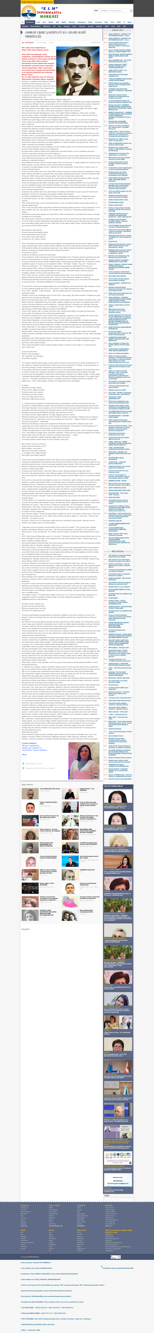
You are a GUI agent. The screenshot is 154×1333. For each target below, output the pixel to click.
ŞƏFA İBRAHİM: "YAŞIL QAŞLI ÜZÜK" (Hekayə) (118, 494)
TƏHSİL (50, 22)
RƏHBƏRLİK (109, 1234)
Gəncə (74, 26)
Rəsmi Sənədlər (26, 1212)
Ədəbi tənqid (81, 1218)
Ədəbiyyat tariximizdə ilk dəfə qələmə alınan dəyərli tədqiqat (118, 196)
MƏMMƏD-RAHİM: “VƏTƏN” (118, 481)
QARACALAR (81, 1248)
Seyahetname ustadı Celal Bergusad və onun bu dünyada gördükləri (120, 168)
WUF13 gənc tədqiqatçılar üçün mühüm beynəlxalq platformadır (119, 402)
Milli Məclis (46, 26)
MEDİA (64, 22)
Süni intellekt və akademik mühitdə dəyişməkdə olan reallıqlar (120, 382)
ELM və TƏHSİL (54, 1206)
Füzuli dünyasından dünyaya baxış (120, 700)
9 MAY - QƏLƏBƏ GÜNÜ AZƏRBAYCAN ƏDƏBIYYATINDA (119, 448)
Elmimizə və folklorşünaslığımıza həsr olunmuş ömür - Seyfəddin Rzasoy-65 (119, 127)
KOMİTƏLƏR (109, 1236)
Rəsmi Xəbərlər (36, 26)
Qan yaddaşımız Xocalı (116, 736)
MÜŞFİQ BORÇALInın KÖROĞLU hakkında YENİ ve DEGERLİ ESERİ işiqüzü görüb (120, 84)
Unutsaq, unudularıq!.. (27, 1242)
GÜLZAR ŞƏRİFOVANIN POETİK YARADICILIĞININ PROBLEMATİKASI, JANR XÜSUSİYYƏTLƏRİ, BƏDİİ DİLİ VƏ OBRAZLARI (119, 541)
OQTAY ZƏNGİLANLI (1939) (117, 488)
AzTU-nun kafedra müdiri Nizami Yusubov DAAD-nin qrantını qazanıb (120, 272)
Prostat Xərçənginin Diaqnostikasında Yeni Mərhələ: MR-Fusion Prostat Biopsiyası (120, 333)
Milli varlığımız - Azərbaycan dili (119, 647)
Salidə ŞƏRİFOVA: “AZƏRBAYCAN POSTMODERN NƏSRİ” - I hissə (120, 39)
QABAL (79, 1246)
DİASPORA (52, 1224)
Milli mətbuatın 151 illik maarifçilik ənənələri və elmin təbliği (119, 158)
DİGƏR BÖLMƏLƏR (56, 1226)
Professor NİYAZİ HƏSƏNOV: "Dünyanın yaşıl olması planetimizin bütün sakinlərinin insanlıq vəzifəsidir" (120, 617)
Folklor (79, 1207)
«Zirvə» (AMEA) (110, 1210)
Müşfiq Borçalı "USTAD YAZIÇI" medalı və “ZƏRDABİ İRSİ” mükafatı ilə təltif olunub (120, 149)
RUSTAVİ (80, 1234)
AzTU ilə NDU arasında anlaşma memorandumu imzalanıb (119, 279)
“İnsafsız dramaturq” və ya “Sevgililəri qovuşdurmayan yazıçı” (120, 660)
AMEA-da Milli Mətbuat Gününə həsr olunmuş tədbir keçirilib (120, 144)
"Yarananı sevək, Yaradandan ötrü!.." (120, 698)
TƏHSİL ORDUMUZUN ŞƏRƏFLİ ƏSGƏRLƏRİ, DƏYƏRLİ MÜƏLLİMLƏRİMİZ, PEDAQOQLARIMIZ (119, 625)
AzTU (113, 26)
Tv (124, 22)
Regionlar (99, 26)
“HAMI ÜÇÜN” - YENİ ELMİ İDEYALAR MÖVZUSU (117, 462)
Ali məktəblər (53, 1212)
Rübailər (79, 1224)
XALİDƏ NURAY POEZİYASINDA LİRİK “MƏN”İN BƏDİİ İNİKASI (119, 349)
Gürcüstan (98, 22)
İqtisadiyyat (52, 1238)
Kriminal (51, 1248)
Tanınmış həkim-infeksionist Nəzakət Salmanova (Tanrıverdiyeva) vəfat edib (120, 366)
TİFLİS (79, 1232)
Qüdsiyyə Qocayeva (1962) (117, 390)
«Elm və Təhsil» (110, 1216)
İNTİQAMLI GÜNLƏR (115, 521)
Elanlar (23, 1244)
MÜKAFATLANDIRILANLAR (113, 1243)
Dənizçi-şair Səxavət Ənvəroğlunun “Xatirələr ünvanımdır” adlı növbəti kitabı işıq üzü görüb (120, 231)
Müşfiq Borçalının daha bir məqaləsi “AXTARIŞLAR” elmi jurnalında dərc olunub (120, 237)
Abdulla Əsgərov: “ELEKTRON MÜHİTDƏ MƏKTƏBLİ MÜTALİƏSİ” (120, 664)
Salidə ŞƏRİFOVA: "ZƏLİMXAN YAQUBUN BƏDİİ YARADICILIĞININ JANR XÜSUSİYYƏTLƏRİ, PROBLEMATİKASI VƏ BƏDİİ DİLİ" (120, 300)
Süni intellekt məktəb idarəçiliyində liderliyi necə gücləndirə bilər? (120, 583)
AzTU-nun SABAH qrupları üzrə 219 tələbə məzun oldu (120, 192)
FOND (119, 22)
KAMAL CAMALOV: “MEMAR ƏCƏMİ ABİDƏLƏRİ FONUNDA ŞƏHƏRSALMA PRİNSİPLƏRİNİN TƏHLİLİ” (120, 267)
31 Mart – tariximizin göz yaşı (118, 714)
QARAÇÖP (80, 1244)
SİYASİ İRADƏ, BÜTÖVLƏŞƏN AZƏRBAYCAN (118, 75)
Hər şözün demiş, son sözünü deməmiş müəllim (118, 681)
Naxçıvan (82, 26)
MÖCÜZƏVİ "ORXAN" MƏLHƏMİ (119, 678)
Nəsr (78, 1212)
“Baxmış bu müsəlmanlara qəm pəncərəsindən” (119, 386)
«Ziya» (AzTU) (109, 1207)
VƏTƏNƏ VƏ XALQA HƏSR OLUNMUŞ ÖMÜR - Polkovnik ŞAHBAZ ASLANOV (118, 221)
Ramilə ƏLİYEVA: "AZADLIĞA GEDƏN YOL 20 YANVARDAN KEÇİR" (118, 770)
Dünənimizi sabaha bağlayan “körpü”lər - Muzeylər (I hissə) (118, 708)
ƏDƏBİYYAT (81, 1206)
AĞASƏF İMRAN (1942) (116, 202)
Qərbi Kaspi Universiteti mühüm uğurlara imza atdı (119, 438)
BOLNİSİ (79, 1240)
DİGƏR (23, 1230)
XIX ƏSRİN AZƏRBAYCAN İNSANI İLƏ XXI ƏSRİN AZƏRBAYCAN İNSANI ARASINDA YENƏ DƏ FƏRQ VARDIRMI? (120, 753)
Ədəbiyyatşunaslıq (82, 1216)
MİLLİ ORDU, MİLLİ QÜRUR (117, 276)
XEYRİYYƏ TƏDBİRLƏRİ (113, 1249)
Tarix (50, 1232)
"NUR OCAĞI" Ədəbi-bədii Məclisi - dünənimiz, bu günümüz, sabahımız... (120, 746)
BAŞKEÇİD (80, 1238)
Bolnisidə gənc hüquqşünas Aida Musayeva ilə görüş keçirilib (119, 256)
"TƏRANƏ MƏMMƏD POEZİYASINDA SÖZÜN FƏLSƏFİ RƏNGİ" (120, 79)
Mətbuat (51, 1216)
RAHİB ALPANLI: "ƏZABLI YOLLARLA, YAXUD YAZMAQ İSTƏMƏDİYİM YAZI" (118, 602)
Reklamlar (24, 1246)
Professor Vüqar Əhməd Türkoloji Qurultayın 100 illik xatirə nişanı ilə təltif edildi (119, 209)
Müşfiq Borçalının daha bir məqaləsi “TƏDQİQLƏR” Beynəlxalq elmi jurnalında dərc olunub (120, 251)
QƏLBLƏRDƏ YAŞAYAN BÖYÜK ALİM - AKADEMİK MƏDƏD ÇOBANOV (119, 179)
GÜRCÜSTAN (81, 1230)
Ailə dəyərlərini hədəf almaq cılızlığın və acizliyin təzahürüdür (120, 570)
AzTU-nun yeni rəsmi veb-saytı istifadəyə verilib (118, 471)
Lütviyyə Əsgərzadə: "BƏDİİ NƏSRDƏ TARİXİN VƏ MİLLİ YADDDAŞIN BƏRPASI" (118, 66)
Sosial (51, 1240)
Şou (50, 1250)
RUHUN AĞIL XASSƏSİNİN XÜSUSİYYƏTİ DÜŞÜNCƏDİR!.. (118, 122)
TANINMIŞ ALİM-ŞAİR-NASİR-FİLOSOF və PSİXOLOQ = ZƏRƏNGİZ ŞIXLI (120, 90)
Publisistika (80, 1220)
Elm (23, 42)
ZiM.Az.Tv (109, 1226)
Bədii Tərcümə (81, 1222)
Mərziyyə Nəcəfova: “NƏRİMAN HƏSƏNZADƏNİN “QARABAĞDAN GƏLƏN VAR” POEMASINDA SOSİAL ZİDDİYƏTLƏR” (120, 107)
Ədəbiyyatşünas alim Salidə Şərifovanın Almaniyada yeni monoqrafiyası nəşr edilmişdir (118, 173)
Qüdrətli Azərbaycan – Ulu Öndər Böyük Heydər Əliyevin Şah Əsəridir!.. (119, 693)
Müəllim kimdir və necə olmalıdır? (119, 587)
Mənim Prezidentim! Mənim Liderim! (120, 758)
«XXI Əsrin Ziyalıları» (111, 1220)
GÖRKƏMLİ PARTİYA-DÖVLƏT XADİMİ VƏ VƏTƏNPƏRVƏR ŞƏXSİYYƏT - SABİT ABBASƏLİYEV (120, 215)
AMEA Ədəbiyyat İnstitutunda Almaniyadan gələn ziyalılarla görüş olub (120, 421)
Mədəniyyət (81, 22)
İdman (51, 1246)
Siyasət (51, 1236)
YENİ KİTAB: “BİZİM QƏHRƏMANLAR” (115, 397)
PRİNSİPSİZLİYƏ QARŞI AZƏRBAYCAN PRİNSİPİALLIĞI (119, 765)
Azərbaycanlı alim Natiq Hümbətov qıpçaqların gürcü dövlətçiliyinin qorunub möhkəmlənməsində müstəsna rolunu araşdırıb (120, 186)
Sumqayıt (67, 26)
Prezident (25, 26)
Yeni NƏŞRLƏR (110, 1222)
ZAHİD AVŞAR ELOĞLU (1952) (118, 200)
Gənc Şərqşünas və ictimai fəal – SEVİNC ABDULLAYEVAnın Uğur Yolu (119, 344)
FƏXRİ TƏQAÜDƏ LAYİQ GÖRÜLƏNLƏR (118, 1247)
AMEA (107, 26)
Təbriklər (23, 1238)
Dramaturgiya (81, 1214)
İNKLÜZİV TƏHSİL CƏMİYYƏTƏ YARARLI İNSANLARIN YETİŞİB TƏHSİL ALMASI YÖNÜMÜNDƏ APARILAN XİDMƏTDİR (119, 642)
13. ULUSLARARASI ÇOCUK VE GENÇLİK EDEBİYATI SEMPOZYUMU (120, 101)
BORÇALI (80, 1236)
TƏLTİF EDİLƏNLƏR (111, 1245)
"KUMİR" (23, 1236)
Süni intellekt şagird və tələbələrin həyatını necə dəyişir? (119, 574)
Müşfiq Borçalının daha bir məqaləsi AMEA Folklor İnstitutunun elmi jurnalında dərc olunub (120, 245)
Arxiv (112, 22)
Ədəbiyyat (72, 22)
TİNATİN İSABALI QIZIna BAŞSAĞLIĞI (116, 458)
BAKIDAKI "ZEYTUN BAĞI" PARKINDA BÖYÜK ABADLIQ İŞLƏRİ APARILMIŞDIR (118, 673)
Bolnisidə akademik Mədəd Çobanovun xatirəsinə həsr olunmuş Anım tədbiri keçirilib (120, 289)
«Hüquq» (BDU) (110, 1212)
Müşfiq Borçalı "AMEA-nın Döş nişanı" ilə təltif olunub (118, 139)
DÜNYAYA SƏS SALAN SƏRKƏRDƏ (120, 779)
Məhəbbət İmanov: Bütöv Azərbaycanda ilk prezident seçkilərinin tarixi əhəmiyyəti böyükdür (118, 741)
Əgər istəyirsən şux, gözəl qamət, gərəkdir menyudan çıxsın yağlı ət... (120, 484)
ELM (44, 22)
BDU (119, 26)
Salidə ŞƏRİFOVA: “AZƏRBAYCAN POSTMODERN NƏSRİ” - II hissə (120, 34)
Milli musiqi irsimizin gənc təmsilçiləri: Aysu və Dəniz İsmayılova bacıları (117, 310)
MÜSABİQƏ (81, 1226)
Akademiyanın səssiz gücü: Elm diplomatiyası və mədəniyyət (119, 154)
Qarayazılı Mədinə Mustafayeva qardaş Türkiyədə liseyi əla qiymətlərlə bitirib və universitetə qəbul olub (119, 45)
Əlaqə (129, 22)
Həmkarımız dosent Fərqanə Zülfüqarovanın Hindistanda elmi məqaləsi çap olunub (119, 96)
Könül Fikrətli (113, 241)
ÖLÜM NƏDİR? (113, 598)
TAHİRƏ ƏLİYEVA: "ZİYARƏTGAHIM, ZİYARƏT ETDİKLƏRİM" (120, 607)
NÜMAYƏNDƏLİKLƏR (112, 1238)
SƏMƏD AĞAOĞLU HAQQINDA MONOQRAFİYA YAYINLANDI (119, 261)
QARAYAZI (80, 1242)
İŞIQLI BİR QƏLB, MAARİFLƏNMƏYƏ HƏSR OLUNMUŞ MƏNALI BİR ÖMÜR (120, 56)
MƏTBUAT (109, 1206)
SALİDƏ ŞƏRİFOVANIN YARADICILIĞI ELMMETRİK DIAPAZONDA (117, 529)
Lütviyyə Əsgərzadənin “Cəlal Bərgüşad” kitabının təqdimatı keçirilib (118, 163)
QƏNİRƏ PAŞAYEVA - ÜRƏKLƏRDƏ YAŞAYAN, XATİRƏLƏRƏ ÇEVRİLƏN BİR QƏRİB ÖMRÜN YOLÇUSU (120, 636)
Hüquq (51, 1234)
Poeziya (79, 1210)
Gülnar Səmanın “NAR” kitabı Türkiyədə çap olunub (118, 534)
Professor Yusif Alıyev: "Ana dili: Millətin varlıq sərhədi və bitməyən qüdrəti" (119, 565)
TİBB (57, 22)
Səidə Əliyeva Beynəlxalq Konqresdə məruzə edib (117, 434)
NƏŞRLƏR (108, 1240)
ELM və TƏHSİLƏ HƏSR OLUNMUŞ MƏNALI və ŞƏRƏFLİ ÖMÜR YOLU (120, 50)
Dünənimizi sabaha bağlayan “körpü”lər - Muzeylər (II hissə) (118, 704)
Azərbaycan (30, 22)
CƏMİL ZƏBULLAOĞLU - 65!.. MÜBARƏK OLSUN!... (118, 71)
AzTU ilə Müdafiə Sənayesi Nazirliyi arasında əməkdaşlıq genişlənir (120, 226)
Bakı (59, 26)
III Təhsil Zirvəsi (113, 685)
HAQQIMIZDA (109, 1251)
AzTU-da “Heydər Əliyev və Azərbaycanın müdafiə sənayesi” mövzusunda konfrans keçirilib (119, 476)
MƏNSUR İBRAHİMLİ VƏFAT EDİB (119, 490)
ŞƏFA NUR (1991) (114, 497)
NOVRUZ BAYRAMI (115, 729)
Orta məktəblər (53, 1214)
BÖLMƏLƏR (25, 1206)
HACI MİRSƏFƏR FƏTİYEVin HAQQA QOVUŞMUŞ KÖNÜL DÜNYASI (120, 412)
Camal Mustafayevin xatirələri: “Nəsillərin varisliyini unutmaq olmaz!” (118, 501)
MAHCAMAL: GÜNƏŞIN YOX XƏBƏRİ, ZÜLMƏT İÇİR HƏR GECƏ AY (120, 453)
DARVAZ (79, 1250)
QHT (124, 26)
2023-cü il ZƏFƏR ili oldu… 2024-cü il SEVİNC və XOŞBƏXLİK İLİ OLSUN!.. (120, 775)
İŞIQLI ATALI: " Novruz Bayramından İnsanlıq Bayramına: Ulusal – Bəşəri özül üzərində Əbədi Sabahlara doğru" (120, 724)
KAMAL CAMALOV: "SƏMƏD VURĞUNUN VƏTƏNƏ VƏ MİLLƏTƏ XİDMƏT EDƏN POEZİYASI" (120, 443)
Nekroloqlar (24, 1240)
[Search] (131, 10)
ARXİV (51, 1222)
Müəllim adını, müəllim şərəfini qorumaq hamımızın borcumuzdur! (120, 761)
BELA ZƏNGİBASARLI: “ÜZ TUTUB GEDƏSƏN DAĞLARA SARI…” (120, 61)
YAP (54, 26)
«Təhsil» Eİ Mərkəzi (111, 1214)
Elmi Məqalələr (29, 42)
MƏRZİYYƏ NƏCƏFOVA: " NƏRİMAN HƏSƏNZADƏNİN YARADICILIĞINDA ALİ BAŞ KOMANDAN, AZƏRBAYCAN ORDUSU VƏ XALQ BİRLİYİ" (120, 116)
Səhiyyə (51, 1242)
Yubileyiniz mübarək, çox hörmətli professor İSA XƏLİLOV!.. (119, 467)
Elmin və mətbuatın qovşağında (119, 353)
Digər (106, 22)
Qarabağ (90, 26)
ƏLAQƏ (23, 1248)
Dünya (90, 22)
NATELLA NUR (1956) (116, 205)
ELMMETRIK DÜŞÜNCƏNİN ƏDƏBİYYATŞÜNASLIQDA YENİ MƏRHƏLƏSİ (119, 339)
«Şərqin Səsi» (109, 1218)
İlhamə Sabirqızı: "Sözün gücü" (118, 712)
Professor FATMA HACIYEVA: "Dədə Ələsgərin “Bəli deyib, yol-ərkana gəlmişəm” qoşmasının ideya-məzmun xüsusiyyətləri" (120, 428)
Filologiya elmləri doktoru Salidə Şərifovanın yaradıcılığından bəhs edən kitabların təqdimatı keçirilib (119, 407)
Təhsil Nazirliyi (53, 1210)
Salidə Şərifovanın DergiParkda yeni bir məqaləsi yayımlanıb (120, 294)
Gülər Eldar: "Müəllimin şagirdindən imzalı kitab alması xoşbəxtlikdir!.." (120, 393)
